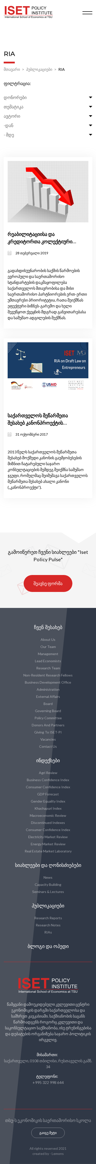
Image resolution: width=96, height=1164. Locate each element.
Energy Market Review (48, 844)
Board (48, 704)
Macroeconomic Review (48, 815)
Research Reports (48, 918)
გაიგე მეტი (48, 1133)
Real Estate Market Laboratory (48, 851)
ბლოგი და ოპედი (48, 946)
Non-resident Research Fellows (48, 675)
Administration (48, 689)
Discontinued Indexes (48, 822)
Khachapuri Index (48, 808)
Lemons (58, 1153)
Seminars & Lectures (48, 892)
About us (48, 639)
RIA (61, 69)
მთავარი (12, 69)
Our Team (48, 647)
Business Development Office (48, 682)
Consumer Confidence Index (48, 787)
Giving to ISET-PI (48, 732)
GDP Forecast (48, 794)
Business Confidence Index (48, 780)
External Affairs (48, 696)
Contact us (48, 746)
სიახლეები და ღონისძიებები (48, 865)
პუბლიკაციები (39, 69)
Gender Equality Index (48, 801)
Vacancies (48, 739)
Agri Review (48, 773)
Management (48, 654)
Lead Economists (48, 661)
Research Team (48, 668)
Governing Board (48, 711)
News (48, 877)
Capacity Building (48, 884)
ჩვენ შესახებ (48, 627)
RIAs (48, 932)
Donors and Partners (48, 725)
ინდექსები (48, 760)
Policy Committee (48, 718)
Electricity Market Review (48, 837)
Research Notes (48, 925)
